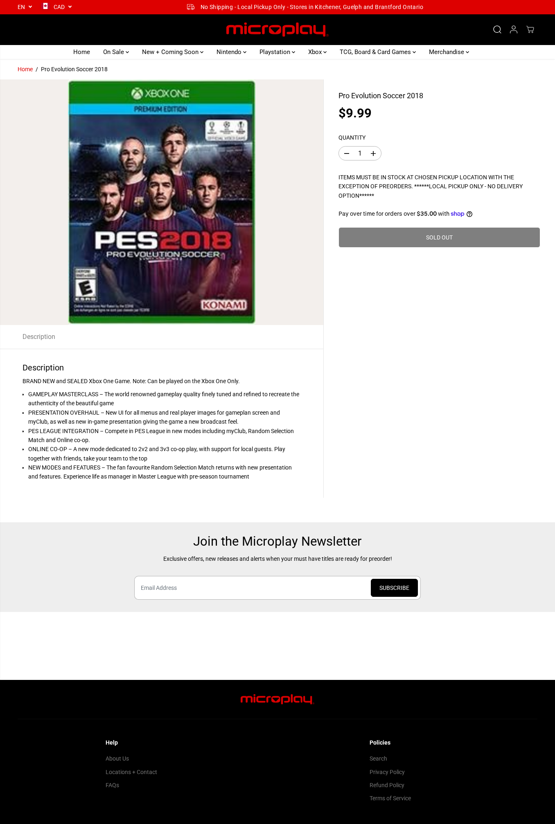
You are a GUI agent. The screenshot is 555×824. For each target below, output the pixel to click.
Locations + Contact (131, 772)
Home (81, 52)
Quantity (351, 138)
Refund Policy (387, 785)
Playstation (275, 52)
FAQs (112, 785)
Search (378, 758)
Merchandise (447, 52)
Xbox (315, 52)
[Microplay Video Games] (277, 29)
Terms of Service (390, 798)
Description (39, 337)
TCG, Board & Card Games (376, 52)
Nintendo (230, 52)
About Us (117, 758)
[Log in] (513, 29)
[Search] (497, 29)
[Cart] (530, 29)
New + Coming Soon (171, 52)
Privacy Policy (387, 772)
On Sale (114, 52)
